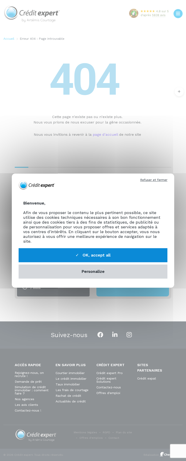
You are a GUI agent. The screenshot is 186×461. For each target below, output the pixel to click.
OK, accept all (95, 255)
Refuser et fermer (153, 180)
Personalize (93, 271)
